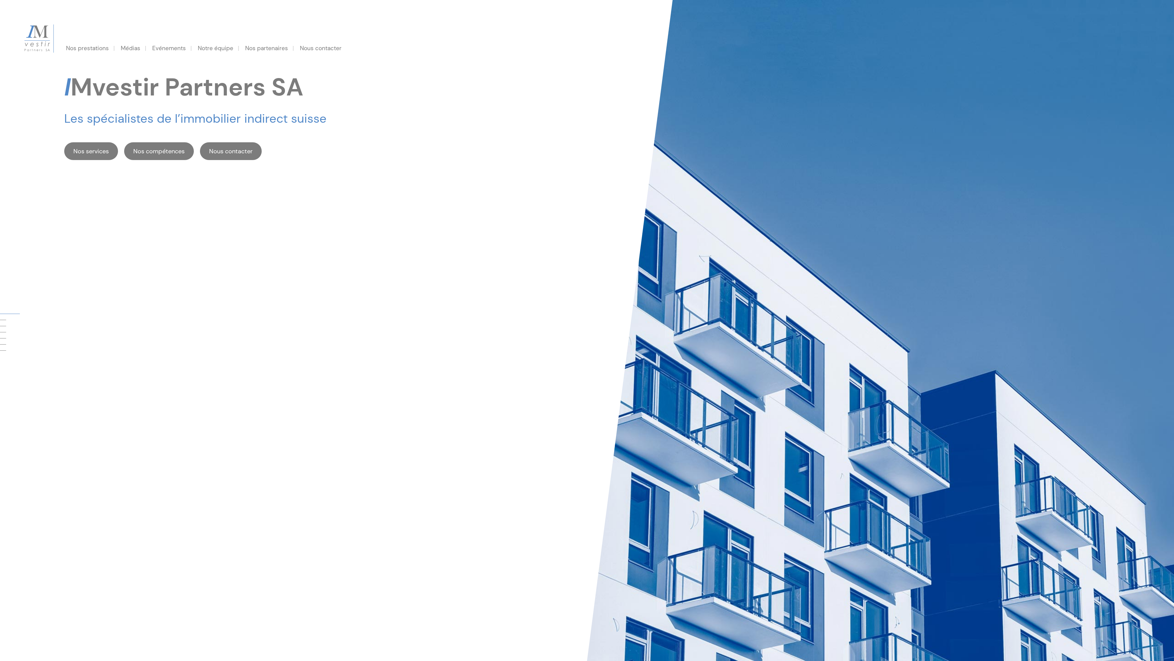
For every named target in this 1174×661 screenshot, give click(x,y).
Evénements (169, 48)
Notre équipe (215, 48)
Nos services (91, 151)
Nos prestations (87, 48)
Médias (130, 48)
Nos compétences (159, 151)
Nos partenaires (266, 48)
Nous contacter (320, 48)
